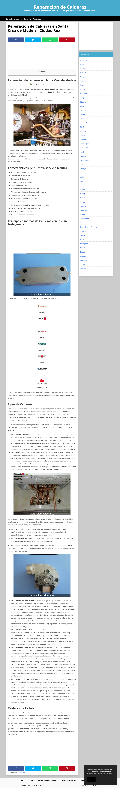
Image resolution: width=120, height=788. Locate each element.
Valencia (83, 256)
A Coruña (83, 60)
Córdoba (83, 127)
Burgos (82, 98)
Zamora (83, 269)
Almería (83, 77)
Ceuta (82, 118)
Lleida (82, 181)
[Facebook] (16, 40)
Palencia (83, 214)
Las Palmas (84, 173)
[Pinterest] (67, 40)
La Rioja (83, 169)
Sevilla (82, 235)
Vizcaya (83, 264)
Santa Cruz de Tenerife (88, 227)
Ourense (83, 210)
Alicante (83, 73)
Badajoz (83, 89)
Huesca (83, 156)
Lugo (82, 185)
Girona (82, 135)
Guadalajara (84, 143)
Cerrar (91, 780)
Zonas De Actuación (14, 19)
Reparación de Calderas (60, 7)
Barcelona (84, 93)
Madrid (82, 189)
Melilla (82, 198)
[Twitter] (33, 40)
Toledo (82, 252)
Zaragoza (83, 273)
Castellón (83, 114)
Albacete (83, 68)
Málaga (83, 194)
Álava (82, 64)
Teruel (82, 248)
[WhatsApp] (50, 40)
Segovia (83, 231)
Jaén (81, 164)
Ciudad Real (22, 772)
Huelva (82, 152)
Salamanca (84, 223)
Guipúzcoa (84, 148)
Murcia (82, 202)
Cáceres (83, 102)
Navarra (83, 206)
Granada (83, 139)
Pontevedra (84, 219)
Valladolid (83, 260)
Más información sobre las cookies (43, 780)
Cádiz (82, 106)
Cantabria (83, 110)
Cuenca (83, 131)
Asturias (83, 81)
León (82, 177)
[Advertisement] (42, 56)
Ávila (82, 85)
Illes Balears (84, 160)
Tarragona (84, 244)
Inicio (23, 780)
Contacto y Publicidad (32, 19)
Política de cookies (69, 780)
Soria (82, 239)
